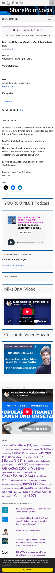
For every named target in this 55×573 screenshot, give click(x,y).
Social (46, 484)
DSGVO (18, 449)
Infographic (35, 453)
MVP (23, 464)
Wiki (46, 491)
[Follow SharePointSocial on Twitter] (17, 2)
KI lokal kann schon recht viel (28, 530)
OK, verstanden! (27, 570)
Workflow (7, 496)
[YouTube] (8, 2)
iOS (11, 457)
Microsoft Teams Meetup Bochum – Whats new (26, 35)
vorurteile (22, 492)
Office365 (15, 468)
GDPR (44, 449)
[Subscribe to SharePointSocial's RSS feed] (21, 2)
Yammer (25, 495)
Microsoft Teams (33, 460)
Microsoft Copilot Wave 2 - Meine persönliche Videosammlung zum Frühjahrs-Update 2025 (30, 542)
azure (7, 445)
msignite (11, 464)
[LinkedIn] (3, 2)
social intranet (25, 488)
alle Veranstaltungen (14, 265)
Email (35, 449)
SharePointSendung (12, 484)
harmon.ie (20, 452)
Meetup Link (8, 86)
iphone (20, 457)
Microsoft (12, 460)
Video (11, 491)
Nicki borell (44, 465)
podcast (30, 472)
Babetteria (22, 445)
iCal (21, 110)
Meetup (9, 101)
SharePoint (17, 475)
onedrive (8, 472)
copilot (9, 449)
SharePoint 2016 (21, 480)
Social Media (39, 488)
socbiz (32, 484)
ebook (27, 449)
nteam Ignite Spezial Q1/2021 (29, 30)
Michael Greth (10, 49)
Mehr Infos (13, 565)
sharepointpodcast (37, 480)
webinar (35, 491)
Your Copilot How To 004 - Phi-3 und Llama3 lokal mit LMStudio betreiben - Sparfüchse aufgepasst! (32, 521)
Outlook (19, 472)
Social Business (9, 488)
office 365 (37, 468)
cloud (36, 446)
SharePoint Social (10, 18)
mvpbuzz (33, 465)
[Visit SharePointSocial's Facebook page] (13, 2)
